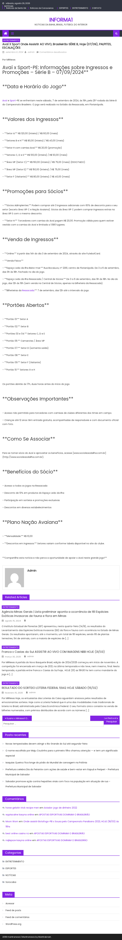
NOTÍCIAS (8, 6)
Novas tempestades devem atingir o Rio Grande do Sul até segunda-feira (46, 743)
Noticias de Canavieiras (42, 8)
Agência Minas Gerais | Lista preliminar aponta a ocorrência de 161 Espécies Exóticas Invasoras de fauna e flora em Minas (55, 614)
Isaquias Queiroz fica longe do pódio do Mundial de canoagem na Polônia (46, 762)
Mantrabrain (44, 936)
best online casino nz (17, 833)
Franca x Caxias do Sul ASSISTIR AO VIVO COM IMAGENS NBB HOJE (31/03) (53, 652)
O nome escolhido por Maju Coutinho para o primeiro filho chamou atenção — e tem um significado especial (62, 753)
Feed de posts (13, 910)
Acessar (10, 903)
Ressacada (28, 290)
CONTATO (96, 8)
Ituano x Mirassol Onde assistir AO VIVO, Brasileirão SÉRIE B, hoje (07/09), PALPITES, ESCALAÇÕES (19, 718)
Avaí (4, 100)
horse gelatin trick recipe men (22, 807)
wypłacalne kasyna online (20, 814)
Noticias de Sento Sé (16, 8)
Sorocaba (11, 882)
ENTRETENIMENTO (80, 8)
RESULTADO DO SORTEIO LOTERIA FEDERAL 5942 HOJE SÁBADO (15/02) (50, 688)
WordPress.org (13, 924)
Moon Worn (12, 821)
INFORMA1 (61, 19)
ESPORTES (63, 8)
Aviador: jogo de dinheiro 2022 (60, 807)
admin (31, 52)
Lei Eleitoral (110, 718)
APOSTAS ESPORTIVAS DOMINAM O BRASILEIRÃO (64, 814)
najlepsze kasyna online (19, 840)
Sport (13, 100)
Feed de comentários (17, 917)
